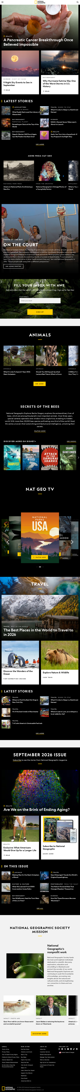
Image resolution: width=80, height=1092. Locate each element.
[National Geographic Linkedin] (71, 1049)
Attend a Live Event (26, 1052)
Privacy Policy (6, 1052)
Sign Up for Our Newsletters (48, 1062)
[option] (19, 175)
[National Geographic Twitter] (65, 1049)
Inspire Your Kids (25, 1060)
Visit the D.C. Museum (27, 1065)
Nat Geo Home (25, 1049)
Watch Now (40, 431)
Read (8, 90)
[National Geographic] (40, 2)
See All (40, 908)
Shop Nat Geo (25, 1062)
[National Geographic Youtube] (68, 1049)
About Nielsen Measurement (10, 1062)
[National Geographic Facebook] (62, 1049)
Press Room (24, 1078)
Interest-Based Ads (7, 1060)
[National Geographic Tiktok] (74, 1049)
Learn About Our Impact (28, 1070)
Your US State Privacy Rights (10, 1054)
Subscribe (17, 760)
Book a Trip (24, 1054)
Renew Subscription (45, 1054)
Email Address (24, 296)
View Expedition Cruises (14, 679)
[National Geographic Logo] (8, 1090)
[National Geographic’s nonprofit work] (40, 965)
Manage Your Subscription (47, 1057)
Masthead (23, 1075)
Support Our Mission (26, 1073)
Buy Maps (23, 1057)
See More (40, 144)
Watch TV (23, 1068)
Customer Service (45, 1052)
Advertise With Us (26, 1081)
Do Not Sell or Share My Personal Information (8, 1065)
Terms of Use (5, 1049)
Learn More (48, 854)
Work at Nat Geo (44, 1060)
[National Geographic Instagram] (59, 1049)
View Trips (48, 677)
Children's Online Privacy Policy (10, 1057)
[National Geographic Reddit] (77, 1049)
